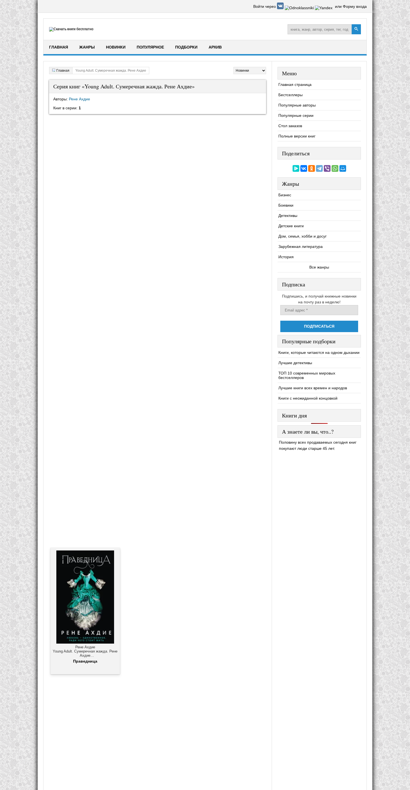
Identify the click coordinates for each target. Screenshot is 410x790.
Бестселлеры (290, 95)
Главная (58, 47)
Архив (215, 47)
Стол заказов (290, 126)
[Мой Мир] (342, 168)
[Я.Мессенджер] (296, 168)
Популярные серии (295, 115)
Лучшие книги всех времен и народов (312, 388)
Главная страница (295, 84)
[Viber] (327, 168)
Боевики (285, 205)
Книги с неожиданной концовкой (307, 398)
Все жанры (319, 267)
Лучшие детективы (295, 363)
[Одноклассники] (311, 168)
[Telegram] (319, 168)
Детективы (287, 215)
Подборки (186, 47)
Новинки (116, 47)
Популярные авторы (297, 105)
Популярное (150, 47)
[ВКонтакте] (303, 168)
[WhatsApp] (335, 168)
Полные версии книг (296, 136)
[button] (281, 8)
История (286, 257)
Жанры (87, 47)
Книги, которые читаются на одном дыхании (319, 352)
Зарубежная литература (300, 246)
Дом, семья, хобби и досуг (302, 236)
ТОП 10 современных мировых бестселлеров (306, 375)
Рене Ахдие (79, 99)
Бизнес (284, 195)
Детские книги (291, 226)
